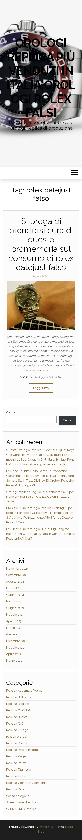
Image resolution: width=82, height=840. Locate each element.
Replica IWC (15, 723)
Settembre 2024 (17, 575)
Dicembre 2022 (16, 641)
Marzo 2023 (14, 628)
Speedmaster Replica (21, 802)
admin (28, 377)
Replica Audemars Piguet (24, 690)
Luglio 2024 (14, 588)
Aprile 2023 (14, 621)
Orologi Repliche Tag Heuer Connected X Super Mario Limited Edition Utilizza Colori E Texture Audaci (40, 496)
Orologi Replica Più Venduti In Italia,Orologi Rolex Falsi (41, 78)
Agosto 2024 (15, 581)
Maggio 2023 (15, 614)
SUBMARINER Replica (21, 809)
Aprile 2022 (14, 654)
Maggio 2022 (15, 647)
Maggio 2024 (15, 601)
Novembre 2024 (17, 568)
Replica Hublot (16, 717)
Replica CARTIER (18, 710)
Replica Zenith (16, 789)
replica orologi (16, 736)
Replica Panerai (17, 743)
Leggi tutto (41, 388)
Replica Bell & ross (19, 697)
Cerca (10, 412)
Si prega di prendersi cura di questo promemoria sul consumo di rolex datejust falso (41, 244)
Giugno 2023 (15, 608)
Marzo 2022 (14, 660)
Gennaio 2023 (15, 634)
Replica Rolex (40, 276)
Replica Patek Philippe (22, 750)
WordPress (46, 827)
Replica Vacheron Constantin (26, 783)
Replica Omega (17, 730)
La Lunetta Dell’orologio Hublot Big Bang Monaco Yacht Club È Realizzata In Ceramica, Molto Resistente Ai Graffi (40, 533)
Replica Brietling (17, 704)
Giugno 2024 (15, 595)
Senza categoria (17, 796)
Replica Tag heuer (19, 769)
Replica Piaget (16, 756)
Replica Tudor (16, 776)
